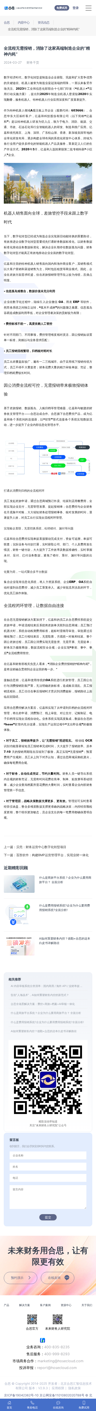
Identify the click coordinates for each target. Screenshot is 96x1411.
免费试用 (61, 7)
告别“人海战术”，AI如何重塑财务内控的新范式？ (40, 995)
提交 (48, 1217)
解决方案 (24, 1305)
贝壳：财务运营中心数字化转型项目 (35, 847)
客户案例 (45, 1305)
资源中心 (66, 1305)
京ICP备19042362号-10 (21, 1395)
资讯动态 (43, 22)
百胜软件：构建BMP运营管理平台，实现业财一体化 (46, 855)
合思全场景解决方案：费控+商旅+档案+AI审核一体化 (43, 1004)
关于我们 (86, 1305)
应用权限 (58, 1388)
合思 (7, 22)
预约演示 (17, 1278)
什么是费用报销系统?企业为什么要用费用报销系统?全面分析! (47, 1022)
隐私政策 (74, 1388)
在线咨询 (54, 1278)
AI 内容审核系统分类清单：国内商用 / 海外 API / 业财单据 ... (46, 986)
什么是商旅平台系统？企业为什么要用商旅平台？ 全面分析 (46, 1013)
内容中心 (23, 22)
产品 (6, 1305)
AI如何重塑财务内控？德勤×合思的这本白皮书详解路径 (44, 1031)
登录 (76, 8)
